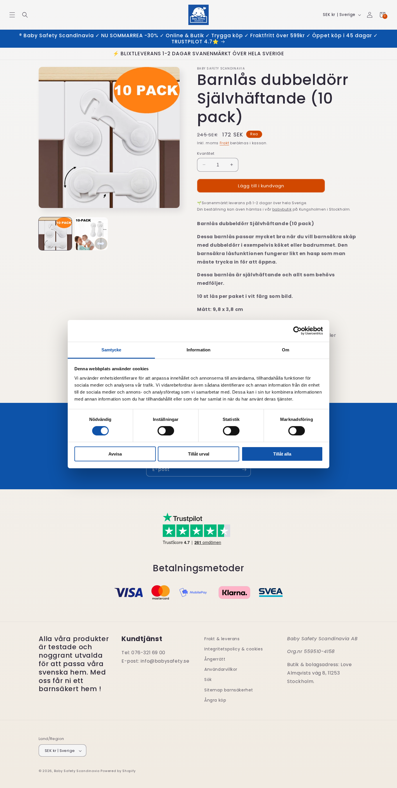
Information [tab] (198, 349)
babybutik (282, 209)
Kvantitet (205, 153)
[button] (12, 14)
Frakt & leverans (222, 639)
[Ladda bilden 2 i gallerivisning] (91, 233)
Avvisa (115, 453)
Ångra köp (215, 700)
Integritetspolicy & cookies (233, 649)
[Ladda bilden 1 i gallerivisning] (55, 233)
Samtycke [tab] (111, 349)
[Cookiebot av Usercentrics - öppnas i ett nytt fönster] (297, 330)
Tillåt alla (282, 453)
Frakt (224, 142)
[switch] (166, 430)
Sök (208, 680)
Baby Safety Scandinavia (77, 771)
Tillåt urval (198, 453)
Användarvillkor (220, 669)
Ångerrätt (214, 659)
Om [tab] (285, 349)
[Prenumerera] (244, 469)
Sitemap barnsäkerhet (228, 690)
